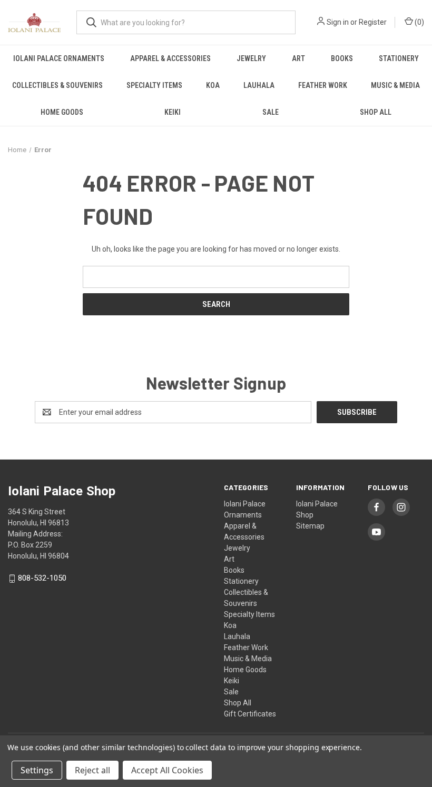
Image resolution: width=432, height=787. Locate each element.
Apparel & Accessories (170, 58)
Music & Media (395, 85)
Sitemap (310, 526)
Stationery (399, 58)
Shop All (375, 112)
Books (342, 58)
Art (298, 58)
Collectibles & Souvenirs (57, 85)
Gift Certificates (250, 714)
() (418, 22)
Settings (37, 770)
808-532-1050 (42, 578)
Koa (213, 85)
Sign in (338, 22)
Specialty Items (154, 85)
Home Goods (62, 112)
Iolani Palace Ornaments (58, 58)
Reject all (92, 770)
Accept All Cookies (167, 770)
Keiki (172, 112)
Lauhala (258, 85)
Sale (270, 112)
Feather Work (322, 85)
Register (373, 22)
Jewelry (251, 58)
